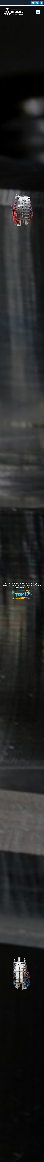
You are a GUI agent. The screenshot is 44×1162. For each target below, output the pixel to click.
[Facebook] (33, 2)
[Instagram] (37, 2)
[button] (38, 12)
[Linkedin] (41, 2)
